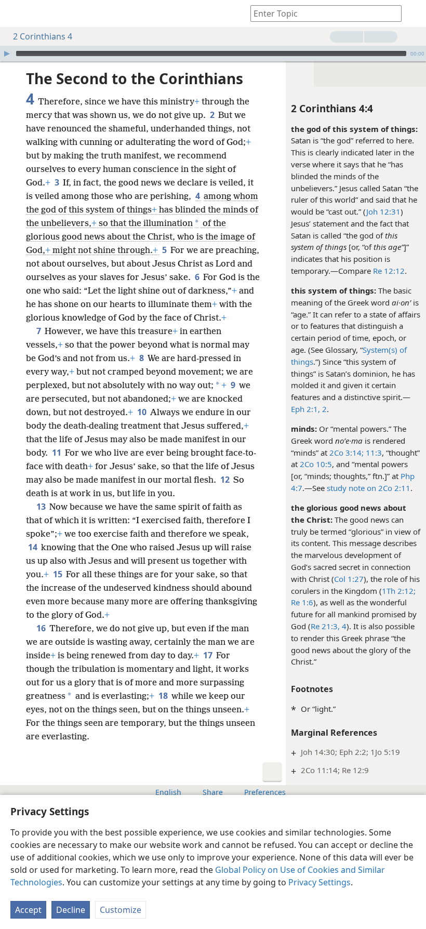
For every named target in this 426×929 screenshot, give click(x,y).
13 (41, 506)
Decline (70, 909)
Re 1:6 (302, 602)
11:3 (373, 452)
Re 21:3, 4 (329, 626)
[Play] (7, 53)
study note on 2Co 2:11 (368, 488)
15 (58, 574)
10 (142, 412)
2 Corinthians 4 (42, 36)
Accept (28, 909)
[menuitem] (15, 13)
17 (208, 655)
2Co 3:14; (346, 452)
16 (41, 628)
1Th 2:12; (399, 591)
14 (33, 547)
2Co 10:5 (316, 464)
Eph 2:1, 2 (309, 409)
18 (163, 695)
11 (57, 452)
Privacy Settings (319, 882)
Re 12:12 (389, 271)
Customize (120, 909)
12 (225, 479)
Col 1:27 (349, 579)
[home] (15, 13)
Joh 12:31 (383, 211)
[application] (213, 53)
